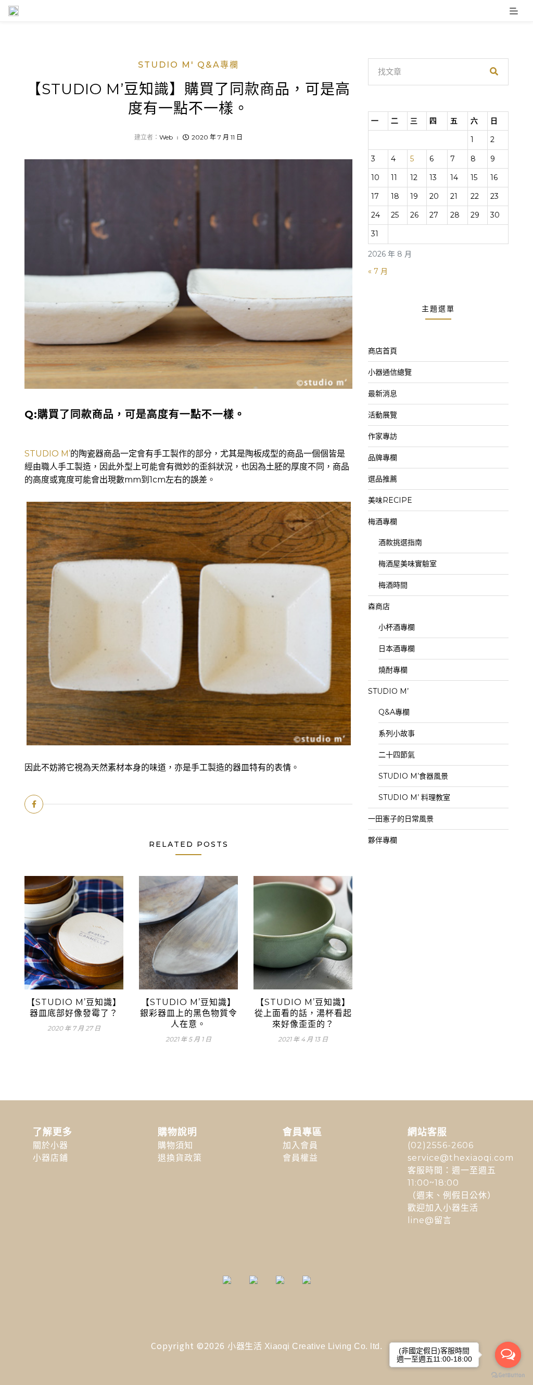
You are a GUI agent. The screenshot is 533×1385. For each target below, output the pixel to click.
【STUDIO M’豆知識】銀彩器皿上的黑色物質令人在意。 (188, 1013)
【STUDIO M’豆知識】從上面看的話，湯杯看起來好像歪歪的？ (303, 1013)
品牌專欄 (382, 457)
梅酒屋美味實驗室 (407, 563)
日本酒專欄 (396, 648)
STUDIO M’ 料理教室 (414, 797)
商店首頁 (382, 350)
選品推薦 (382, 479)
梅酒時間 (393, 585)
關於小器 (50, 1145)
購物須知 (175, 1145)
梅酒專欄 (382, 521)
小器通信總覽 (390, 372)
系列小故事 (396, 733)
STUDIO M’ (47, 454)
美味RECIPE (390, 500)
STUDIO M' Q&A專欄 (188, 65)
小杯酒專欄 (396, 627)
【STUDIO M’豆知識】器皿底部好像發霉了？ (74, 1007)
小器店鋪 (50, 1158)
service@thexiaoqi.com (461, 1158)
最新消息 (382, 393)
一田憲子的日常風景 (401, 818)
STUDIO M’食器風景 (413, 776)
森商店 (379, 606)
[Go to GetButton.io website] (508, 1374)
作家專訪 (382, 436)
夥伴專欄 (382, 840)
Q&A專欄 (394, 712)
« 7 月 (378, 271)
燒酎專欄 (393, 670)
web (166, 137)
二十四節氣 (396, 754)
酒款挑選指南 (400, 542)
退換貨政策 (180, 1158)
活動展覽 (382, 415)
